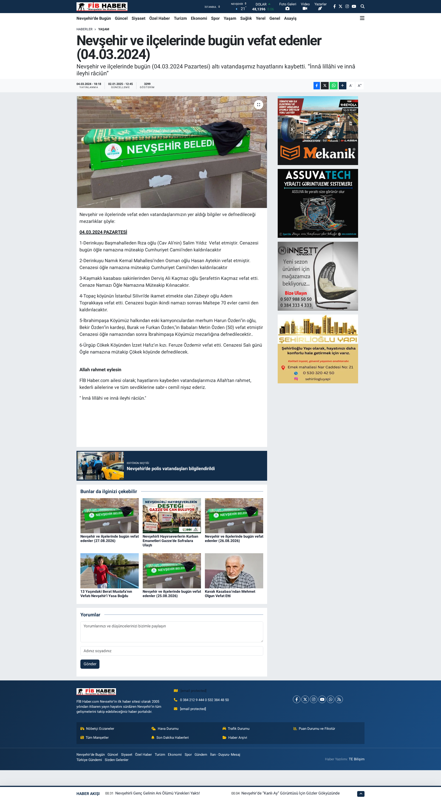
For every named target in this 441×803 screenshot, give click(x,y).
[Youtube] (322, 699)
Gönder (90, 664)
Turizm (180, 18)
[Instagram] (313, 699)
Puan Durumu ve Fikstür (317, 729)
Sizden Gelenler (116, 760)
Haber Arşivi (237, 738)
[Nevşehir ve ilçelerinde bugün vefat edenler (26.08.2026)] (234, 515)
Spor (215, 18)
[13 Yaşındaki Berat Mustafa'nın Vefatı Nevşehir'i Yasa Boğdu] (109, 570)
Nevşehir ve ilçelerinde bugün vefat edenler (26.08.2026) (234, 538)
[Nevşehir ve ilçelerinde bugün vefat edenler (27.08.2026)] (109, 515)
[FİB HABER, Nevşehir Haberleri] (101, 6)
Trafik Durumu (238, 729)
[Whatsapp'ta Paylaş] (334, 86)
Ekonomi (199, 18)
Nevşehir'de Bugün (93, 18)
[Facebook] (296, 699)
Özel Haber (159, 18)
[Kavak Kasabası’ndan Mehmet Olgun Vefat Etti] (234, 570)
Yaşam (230, 18)
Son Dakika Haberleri (172, 738)
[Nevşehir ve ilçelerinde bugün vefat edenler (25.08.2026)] (172, 570)
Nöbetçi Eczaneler (100, 729)
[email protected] (193, 691)
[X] (305, 699)
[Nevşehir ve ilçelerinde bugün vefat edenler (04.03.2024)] (171, 152)
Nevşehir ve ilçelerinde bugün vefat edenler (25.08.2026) (172, 593)
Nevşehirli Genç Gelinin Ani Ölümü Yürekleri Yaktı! (157, 793)
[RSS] (339, 699)
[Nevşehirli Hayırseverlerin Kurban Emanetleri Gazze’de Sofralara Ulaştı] (172, 515)
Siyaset (138, 18)
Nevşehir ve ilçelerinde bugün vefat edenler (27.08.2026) (109, 538)
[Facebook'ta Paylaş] (317, 86)
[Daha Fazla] (342, 86)
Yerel (261, 18)
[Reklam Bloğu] (318, 130)
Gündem (201, 754)
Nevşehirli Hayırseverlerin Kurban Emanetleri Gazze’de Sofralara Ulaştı (170, 540)
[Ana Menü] (362, 18)
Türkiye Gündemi (89, 760)
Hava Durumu (168, 729)
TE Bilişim (357, 759)
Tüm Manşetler (97, 738)
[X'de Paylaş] (325, 86)
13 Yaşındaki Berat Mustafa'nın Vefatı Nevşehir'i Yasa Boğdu (106, 593)
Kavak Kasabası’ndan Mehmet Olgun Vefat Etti (230, 593)
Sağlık (246, 18)
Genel (274, 18)
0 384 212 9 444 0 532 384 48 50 (204, 700)
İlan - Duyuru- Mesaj (225, 754)
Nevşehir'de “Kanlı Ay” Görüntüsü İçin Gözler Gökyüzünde (290, 793)
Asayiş (290, 18)
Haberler (84, 29)
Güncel (121, 18)
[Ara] (363, 7)
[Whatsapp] (330, 699)
